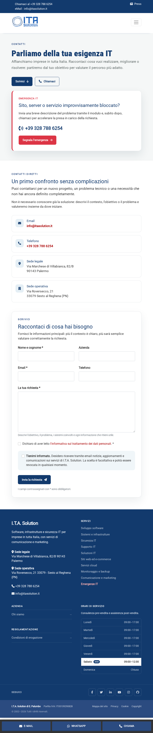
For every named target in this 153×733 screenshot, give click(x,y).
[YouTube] (119, 692)
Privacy (114, 706)
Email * (22, 367)
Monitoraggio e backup (95, 571)
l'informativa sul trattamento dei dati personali (80, 443)
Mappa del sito (100, 706)
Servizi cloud (89, 565)
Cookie (125, 706)
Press (137, 4)
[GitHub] (137, 692)
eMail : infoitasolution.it (31, 8)
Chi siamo (18, 614)
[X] (101, 692)
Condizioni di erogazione (27, 637)
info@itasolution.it (39, 226)
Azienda (84, 347)
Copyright (136, 706)
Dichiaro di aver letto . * (68, 443)
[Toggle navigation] (136, 22)
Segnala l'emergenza (35, 140)
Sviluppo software (92, 528)
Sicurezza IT (88, 540)
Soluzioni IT (88, 553)
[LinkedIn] (110, 692)
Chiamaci (49, 81)
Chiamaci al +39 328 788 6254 (33, 4)
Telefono (84, 367)
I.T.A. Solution (25, 523)
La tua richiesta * (29, 388)
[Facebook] (92, 692)
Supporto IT (88, 546)
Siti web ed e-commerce (96, 559)
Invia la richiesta (32, 479)
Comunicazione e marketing (98, 578)
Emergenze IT (89, 584)
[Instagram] (128, 692)
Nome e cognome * (30, 347)
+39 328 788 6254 (44, 128)
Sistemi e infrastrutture (95, 534)
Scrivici (20, 81)
